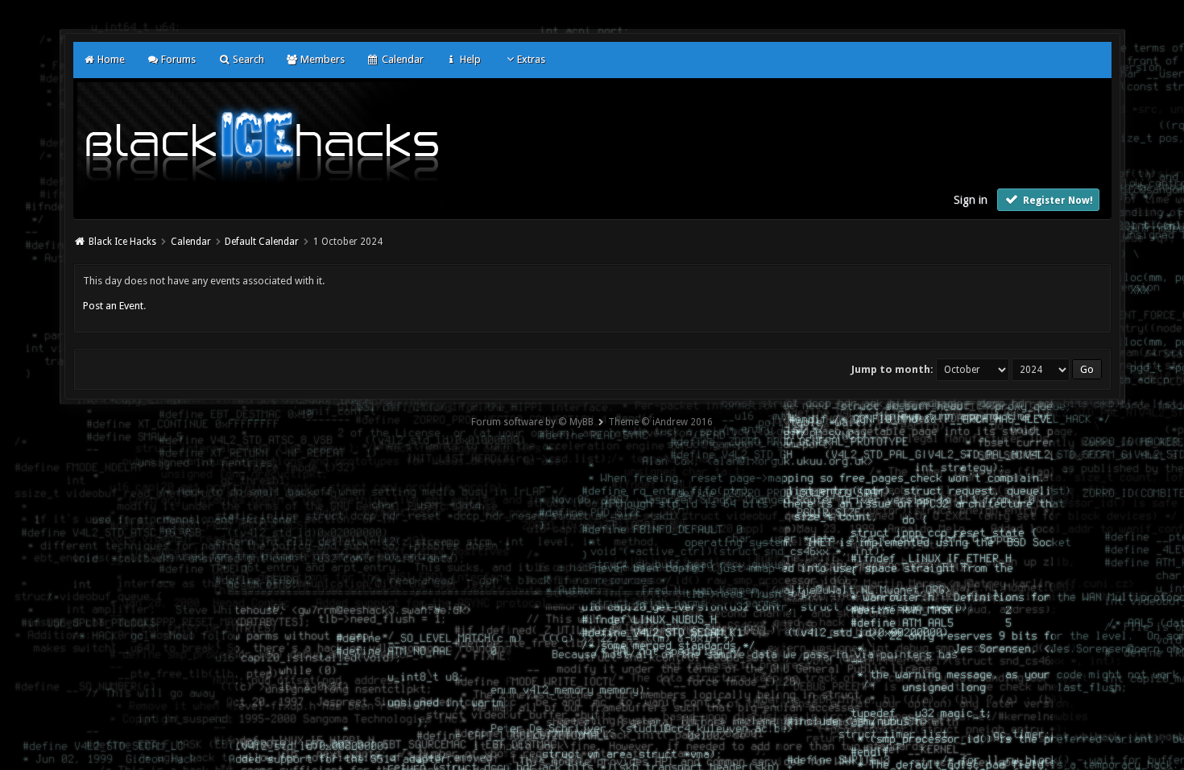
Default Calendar (262, 241)
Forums (177, 59)
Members (321, 59)
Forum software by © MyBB (532, 422)
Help (469, 59)
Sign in (970, 199)
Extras (531, 59)
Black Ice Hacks (122, 241)
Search (246, 59)
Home (110, 59)
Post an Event (113, 306)
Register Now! (1056, 200)
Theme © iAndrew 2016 (660, 422)
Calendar (401, 59)
